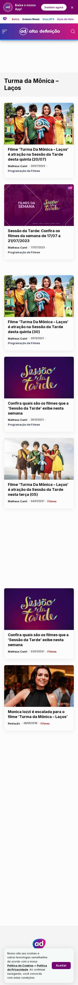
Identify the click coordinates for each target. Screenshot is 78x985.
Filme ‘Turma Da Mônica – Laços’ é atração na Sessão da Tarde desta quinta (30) (38, 327)
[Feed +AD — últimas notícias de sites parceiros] (6, 19)
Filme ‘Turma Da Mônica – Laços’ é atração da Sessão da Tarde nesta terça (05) (38, 489)
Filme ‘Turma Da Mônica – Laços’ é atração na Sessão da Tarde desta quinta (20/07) (38, 154)
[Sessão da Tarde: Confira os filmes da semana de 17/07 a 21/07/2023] (39, 205)
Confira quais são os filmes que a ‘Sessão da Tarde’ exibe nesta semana (38, 408)
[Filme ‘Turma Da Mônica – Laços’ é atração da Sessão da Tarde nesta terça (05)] (39, 459)
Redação (14, 723)
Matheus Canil (17, 166)
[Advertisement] (39, 55)
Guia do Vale (65, 19)
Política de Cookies (20, 965)
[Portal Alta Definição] (39, 944)
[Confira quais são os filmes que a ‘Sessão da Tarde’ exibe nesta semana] (39, 377)
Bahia (16, 19)
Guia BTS (48, 19)
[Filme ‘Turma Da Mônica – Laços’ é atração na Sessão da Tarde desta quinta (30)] (39, 296)
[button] (61, 965)
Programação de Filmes (24, 170)
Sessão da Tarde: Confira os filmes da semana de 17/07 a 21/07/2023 (34, 236)
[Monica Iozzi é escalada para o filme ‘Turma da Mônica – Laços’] (39, 686)
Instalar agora (54, 7)
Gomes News (31, 19)
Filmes (52, 501)
